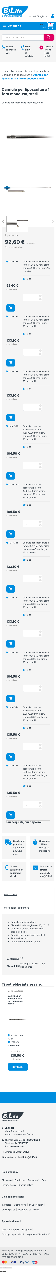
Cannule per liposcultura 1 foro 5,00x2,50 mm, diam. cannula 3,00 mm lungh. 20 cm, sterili (36, 602)
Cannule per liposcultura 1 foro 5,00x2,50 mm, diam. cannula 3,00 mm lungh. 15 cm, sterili (36, 547)
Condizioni (19, 1180)
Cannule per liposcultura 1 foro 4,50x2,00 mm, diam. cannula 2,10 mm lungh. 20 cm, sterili (36, 321)
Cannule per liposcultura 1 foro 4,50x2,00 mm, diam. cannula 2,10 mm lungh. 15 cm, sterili (36, 266)
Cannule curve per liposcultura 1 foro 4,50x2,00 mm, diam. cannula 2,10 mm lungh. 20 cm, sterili (35, 433)
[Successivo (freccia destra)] (4, 1271)
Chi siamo (7, 1180)
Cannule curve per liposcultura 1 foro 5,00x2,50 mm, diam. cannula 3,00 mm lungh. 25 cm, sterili (35, 772)
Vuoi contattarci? (10, 1229)
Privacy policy (9, 1185)
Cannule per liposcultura (16, 74)
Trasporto (27, 1229)
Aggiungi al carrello (10, 308)
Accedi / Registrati (39, 16)
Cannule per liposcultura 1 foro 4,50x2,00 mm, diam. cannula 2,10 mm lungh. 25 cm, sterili (36, 376)
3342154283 (23, 1151)
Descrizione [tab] (10, 894)
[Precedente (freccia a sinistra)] (1, 1271)
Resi (44, 1180)
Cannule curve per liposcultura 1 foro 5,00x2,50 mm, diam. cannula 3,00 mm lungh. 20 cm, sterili (35, 714)
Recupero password (28, 1209)
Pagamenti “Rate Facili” (38, 1234)
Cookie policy (26, 1185)
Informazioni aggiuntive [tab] (16, 907)
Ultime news (20, 1204)
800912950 (33, 1140)
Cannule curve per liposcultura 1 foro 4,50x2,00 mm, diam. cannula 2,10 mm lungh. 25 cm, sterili (35, 491)
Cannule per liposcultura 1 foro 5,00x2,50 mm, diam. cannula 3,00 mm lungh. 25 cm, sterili (36, 657)
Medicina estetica (21, 71)
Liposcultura (41, 71)
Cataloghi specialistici (13, 1234)
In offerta (6, 1204)
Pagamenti (33, 1180)
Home (5, 71)
